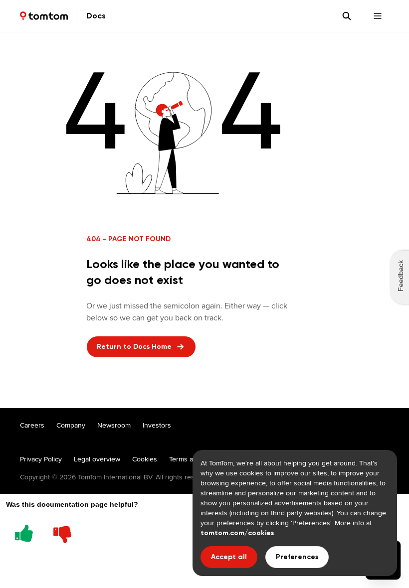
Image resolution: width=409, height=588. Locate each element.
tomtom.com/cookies (237, 533)
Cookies (144, 459)
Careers (32, 425)
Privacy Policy (41, 459)
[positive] (24, 532)
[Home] (44, 15)
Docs (96, 15)
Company (70, 425)
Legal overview (97, 459)
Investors (157, 425)
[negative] (62, 532)
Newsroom (114, 425)
